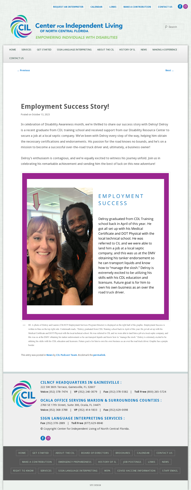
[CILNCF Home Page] (95, 42)
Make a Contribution (137, 7)
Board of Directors (95, 453)
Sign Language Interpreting (74, 49)
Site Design (95, 485)
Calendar (96, 7)
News (144, 49)
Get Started (44, 49)
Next (169, 70)
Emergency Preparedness (75, 461)
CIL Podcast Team (66, 355)
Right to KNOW (23, 470)
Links (112, 7)
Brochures (123, 453)
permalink (99, 355)
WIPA (107, 470)
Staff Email (170, 470)
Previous (23, 70)
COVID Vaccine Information (136, 470)
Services (26, 49)
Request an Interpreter (68, 7)
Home (12, 49)
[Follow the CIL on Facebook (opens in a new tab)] (180, 8)
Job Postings (132, 461)
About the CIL (105, 49)
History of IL (127, 49)
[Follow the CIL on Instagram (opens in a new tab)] (185, 8)
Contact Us (165, 7)
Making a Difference (165, 49)
